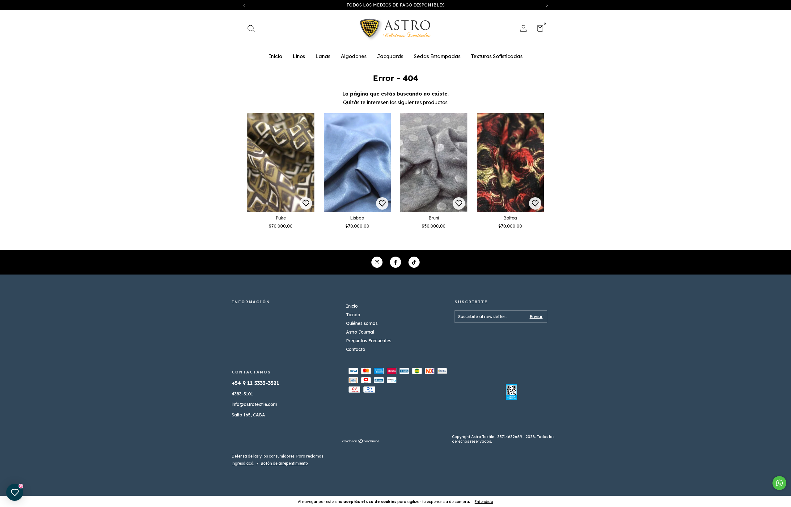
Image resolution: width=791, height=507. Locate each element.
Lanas (322, 56)
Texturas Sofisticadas (496, 56)
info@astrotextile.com (254, 404)
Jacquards (390, 56)
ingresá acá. (243, 463)
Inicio (275, 56)
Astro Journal (360, 332)
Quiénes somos (362, 323)
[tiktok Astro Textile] (414, 262)
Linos (299, 56)
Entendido (484, 501)
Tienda (353, 314)
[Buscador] (253, 29)
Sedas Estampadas (437, 56)
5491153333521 (284, 377)
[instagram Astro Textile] (377, 262)
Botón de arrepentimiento (284, 463)
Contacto (355, 349)
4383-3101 (242, 394)
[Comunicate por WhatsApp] (779, 483)
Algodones (353, 56)
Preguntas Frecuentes (368, 340)
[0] (538, 30)
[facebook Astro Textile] (395, 262)
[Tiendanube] (361, 441)
